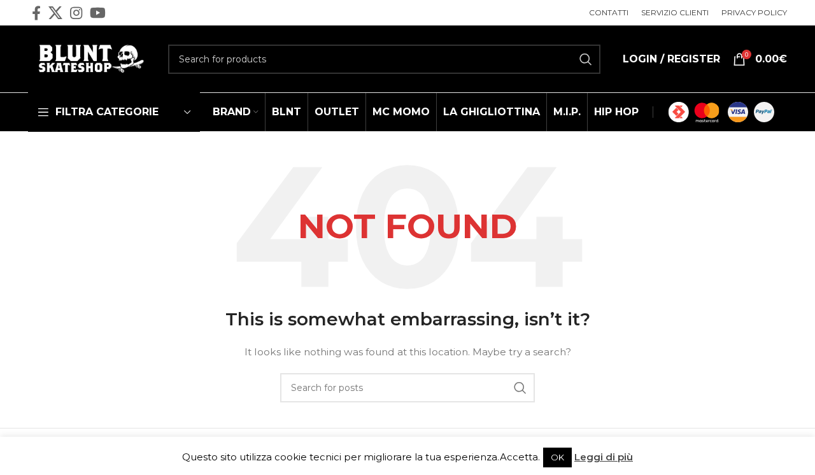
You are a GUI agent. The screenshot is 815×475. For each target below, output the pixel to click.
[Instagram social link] (76, 13)
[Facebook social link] (36, 13)
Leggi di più (603, 457)
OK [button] (557, 457)
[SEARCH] (585, 59)
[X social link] (55, 13)
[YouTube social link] (98, 13)
